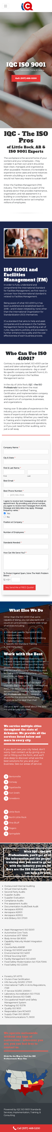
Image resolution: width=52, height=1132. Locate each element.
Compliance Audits (13, 900)
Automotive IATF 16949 (16, 935)
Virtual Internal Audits (15, 889)
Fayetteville (15, 787)
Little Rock (14, 812)
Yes (8, 513)
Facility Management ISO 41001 (20, 959)
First (5, 476)
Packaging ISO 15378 (15, 1005)
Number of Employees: (14, 532)
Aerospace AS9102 (13, 915)
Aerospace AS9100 (13, 909)
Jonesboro (14, 798)
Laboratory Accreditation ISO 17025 (22, 994)
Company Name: (11, 447)
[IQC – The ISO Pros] (27, 6)
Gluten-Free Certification (17, 979)
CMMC (7, 944)
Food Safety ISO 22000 (16, 965)
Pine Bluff (14, 823)
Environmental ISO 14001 (17, 953)
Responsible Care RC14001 (17, 1011)
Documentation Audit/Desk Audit (21, 906)
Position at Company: (13, 522)
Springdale (14, 833)
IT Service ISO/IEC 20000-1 (17, 991)
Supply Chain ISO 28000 (16, 1014)
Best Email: (9, 481)
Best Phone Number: (13, 491)
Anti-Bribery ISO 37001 (15, 918)
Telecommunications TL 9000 (19, 1017)
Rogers (12, 828)
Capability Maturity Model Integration (23, 941)
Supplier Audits (12, 895)
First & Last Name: (12, 468)
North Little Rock (17, 817)
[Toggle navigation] (5, 6)
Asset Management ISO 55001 (19, 930)
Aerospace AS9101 (13, 912)
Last (29, 476)
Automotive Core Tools (16, 932)
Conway (13, 782)
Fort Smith (14, 793)
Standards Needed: (12, 542)
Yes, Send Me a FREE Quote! (19, 587)
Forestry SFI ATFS (13, 976)
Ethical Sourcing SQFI (15, 956)
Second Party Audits (14, 892)
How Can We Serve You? (15, 553)
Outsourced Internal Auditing (19, 886)
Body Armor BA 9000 (15, 938)
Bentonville (15, 776)
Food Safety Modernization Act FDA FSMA (25, 962)
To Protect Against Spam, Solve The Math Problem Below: (25, 574)
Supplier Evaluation (14, 898)
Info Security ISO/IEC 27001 (18, 982)
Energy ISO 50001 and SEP (18, 950)
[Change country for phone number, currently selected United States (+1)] (6, 495)
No (8, 517)
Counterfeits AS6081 (14, 947)
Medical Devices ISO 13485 (17, 997)
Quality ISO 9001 (12, 1008)
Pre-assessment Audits (15, 903)
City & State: (9, 458)
